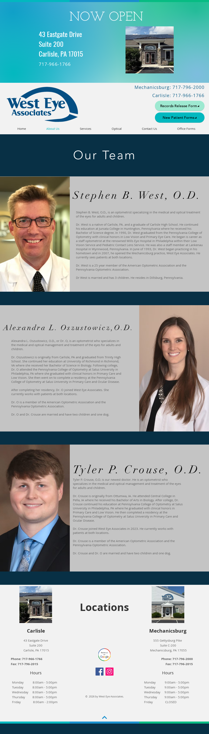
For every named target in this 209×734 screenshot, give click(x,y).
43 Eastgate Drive (35, 640)
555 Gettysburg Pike (168, 640)
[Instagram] (109, 672)
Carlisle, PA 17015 (36, 650)
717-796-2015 (28, 664)
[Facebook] (99, 672)
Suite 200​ (35, 645)
